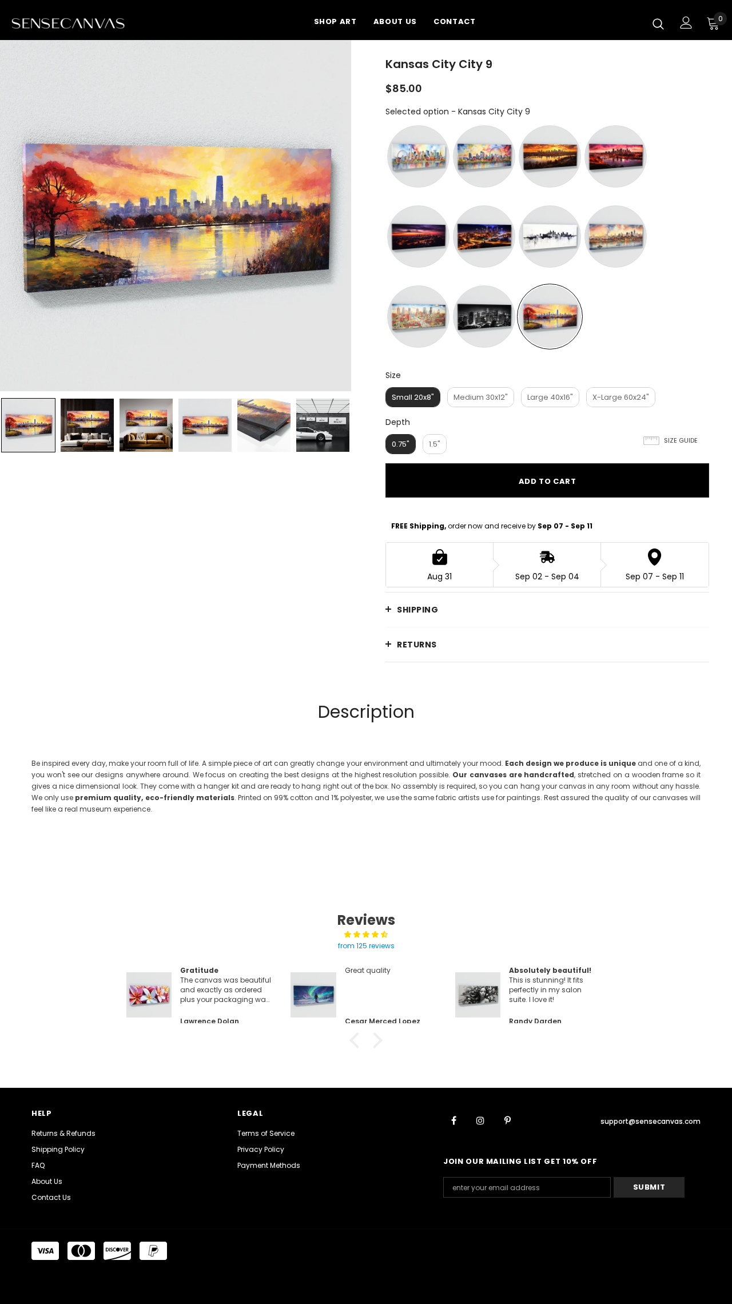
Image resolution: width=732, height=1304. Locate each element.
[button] (357, 1040)
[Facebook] (453, 1120)
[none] (28, 425)
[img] (366, 934)
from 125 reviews (366, 946)
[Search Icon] (658, 23)
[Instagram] (480, 1120)
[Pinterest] (507, 1120)
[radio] (418, 156)
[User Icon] (686, 22)
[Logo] (82, 23)
